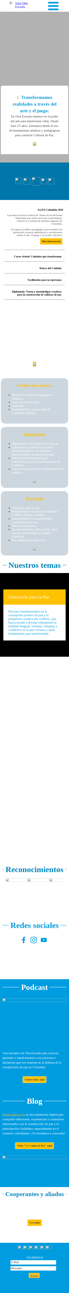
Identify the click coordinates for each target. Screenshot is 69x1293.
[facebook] (23, 940)
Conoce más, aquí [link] (34, 1079)
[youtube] (44, 940)
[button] (16, 889)
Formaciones (34, 434)
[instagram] (33, 940)
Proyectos (34, 498)
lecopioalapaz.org (14, 1114)
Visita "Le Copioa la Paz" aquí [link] (34, 1145)
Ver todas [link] (34, 1222)
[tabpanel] (34, 120)
